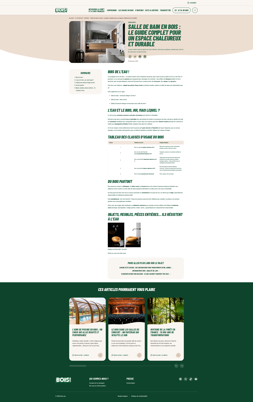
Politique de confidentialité (139, 396)
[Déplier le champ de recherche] (195, 10)
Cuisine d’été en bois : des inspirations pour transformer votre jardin (145, 268)
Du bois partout (80, 85)
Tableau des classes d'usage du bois (85, 82)
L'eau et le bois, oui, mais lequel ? (85, 80)
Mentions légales (123, 396)
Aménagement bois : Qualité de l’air (145, 271)
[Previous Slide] (176, 366)
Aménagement (132, 22)
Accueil (71, 18)
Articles (86, 18)
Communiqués (130, 383)
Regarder (193, 3)
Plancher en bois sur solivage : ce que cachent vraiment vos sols (145, 274)
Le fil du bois (183, 10)
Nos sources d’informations (97, 386)
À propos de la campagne (96, 383)
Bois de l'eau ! (79, 77)
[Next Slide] (182, 366)
